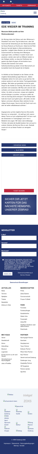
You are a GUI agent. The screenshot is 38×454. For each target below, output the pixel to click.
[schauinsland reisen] (10, 401)
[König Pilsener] (31, 423)
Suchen (33, 2)
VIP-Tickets (6, 5)
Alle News (19, 150)
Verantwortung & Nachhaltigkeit (6, 359)
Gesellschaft (5, 340)
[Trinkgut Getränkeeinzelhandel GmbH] (27, 394)
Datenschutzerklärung (24, 273)
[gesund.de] (19, 406)
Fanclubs (23, 308)
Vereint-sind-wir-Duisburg (28, 357)
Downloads (23, 329)
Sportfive (23, 372)
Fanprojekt (23, 319)
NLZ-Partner (24, 355)
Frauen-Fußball (25, 299)
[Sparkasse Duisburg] (31, 429)
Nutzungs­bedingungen (27, 443)
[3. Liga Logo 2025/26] (19, 382)
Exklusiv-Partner (25, 349)
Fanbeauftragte (25, 310)
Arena (3, 343)
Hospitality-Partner (26, 363)
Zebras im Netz (6, 305)
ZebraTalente (24, 294)
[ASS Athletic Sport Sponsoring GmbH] (7, 420)
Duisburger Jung (25, 360)
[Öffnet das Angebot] (19, 174)
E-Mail (3, 234)
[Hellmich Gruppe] (7, 429)
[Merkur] (19, 424)
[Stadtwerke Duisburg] (7, 412)
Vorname (4, 242)
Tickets (19, 5)
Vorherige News (19, 145)
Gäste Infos (24, 316)
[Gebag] (19, 430)
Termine (4, 294)
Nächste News (18, 155)
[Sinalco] (31, 413)
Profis (22, 291)
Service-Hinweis (25, 275)
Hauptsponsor (24, 343)
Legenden (4, 352)
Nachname (5, 250)
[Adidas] (10, 394)
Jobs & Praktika (6, 363)
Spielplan (4, 296)
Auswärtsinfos (24, 313)
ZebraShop (32, 5)
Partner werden (25, 369)
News (3, 291)
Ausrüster (23, 340)
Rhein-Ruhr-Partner (26, 352)
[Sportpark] (20, 450)
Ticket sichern (19, 191)
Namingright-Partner (26, 337)
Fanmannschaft (25, 296)
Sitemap (16, 446)
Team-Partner (24, 346)
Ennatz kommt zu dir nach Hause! (9, 355)
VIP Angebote (24, 366)
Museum (4, 349)
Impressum (7, 443)
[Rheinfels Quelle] (19, 412)
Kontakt (22, 446)
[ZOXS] (27, 401)
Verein (3, 337)
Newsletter (4, 302)
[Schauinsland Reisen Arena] (17, 450)
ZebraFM (23, 322)
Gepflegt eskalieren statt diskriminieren (27, 325)
